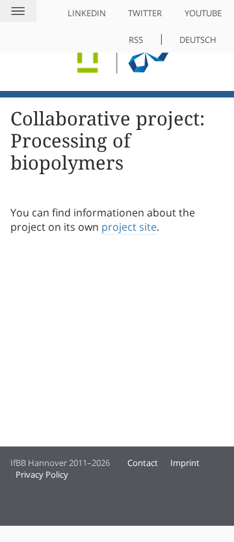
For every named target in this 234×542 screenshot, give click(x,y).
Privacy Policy (42, 474)
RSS (136, 39)
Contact (142, 463)
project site (129, 227)
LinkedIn (87, 13)
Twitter (145, 13)
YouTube (203, 13)
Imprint (185, 463)
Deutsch (197, 39)
